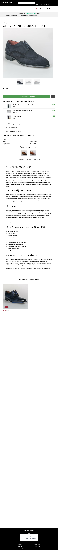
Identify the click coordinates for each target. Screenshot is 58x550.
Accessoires (19, 9)
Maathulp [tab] (37, 159)
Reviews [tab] (29, 159)
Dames (11, 9)
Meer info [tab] (21, 159)
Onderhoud (28, 9)
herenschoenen (28, 217)
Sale (36, 9)
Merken (42, 9)
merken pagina (45, 268)
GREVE (32, 139)
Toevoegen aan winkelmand (27, 96)
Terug (5, 23)
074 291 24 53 (30, 538)
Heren (4, 9)
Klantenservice (51, 9)
